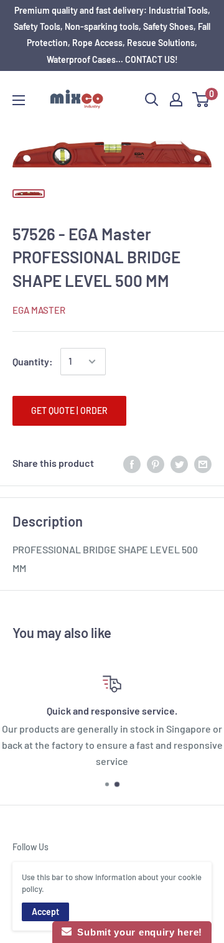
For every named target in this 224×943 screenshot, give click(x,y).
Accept (45, 911)
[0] (201, 99)
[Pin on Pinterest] (155, 463)
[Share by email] (203, 463)
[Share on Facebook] (132, 463)
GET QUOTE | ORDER (69, 410)
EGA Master (38, 310)
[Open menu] (18, 100)
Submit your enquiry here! (137, 932)
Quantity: (32, 361)
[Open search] (152, 99)
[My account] (176, 99)
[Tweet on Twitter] (179, 463)
